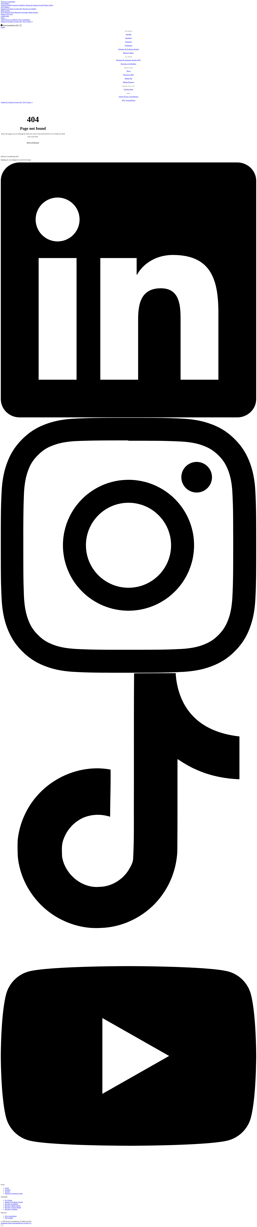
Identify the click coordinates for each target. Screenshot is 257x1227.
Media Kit (17, 12)
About (7, 1188)
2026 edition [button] (5, 3)
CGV (30, 1223)
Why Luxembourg (24, 20)
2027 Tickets (28, 21)
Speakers (9, 5)
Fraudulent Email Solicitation (10, 1223)
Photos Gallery (48, 5)
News (3, 12)
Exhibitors (22, 5)
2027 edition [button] (5, 7)
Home (3, 27)
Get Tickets (8, 1200)
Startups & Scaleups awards (13, 1193)
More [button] (3, 18)
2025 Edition (9, 1218)
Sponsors (15, 5)
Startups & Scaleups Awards (34, 5)
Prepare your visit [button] (7, 14)
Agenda (3, 5)
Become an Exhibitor (29, 9)
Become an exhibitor (11, 1204)
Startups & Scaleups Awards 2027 (11, 9)
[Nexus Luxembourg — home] (8, 2)
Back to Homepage (33, 143)
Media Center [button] (6, 11)
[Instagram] (128, 672)
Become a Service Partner (13, 1207)
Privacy (21, 1223)
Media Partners (33, 12)
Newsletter (24, 12)
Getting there (5, 16)
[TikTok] (128, 927)
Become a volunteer (11, 1209)
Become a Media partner (12, 1206)
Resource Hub (9, 12)
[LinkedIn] (128, 417)
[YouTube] (128, 1183)
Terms (26, 1223)
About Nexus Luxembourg (9, 20)
